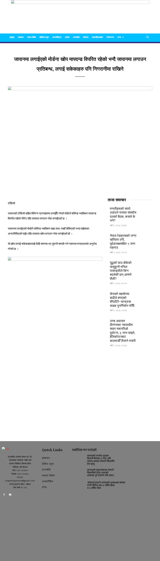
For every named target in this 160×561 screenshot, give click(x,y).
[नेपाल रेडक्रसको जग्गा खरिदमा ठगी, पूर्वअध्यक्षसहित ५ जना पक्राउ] (145, 237)
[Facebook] (4, 495)
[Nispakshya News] (80, 16)
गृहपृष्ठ (12, 37)
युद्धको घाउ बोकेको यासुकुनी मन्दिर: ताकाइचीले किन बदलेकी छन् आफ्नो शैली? (121, 271)
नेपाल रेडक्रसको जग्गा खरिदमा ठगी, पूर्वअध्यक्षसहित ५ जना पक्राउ (123, 241)
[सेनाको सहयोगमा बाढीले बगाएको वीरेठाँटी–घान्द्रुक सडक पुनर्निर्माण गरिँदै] (145, 295)
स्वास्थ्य (85, 37)
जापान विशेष (31, 37)
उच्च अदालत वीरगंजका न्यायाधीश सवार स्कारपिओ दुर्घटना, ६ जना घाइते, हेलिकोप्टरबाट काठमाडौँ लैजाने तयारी (123, 331)
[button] (147, 37)
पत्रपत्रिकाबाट (97, 37)
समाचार (21, 37)
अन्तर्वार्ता (76, 37)
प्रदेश (67, 37)
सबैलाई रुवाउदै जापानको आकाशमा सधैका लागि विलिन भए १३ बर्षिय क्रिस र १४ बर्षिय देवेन (106, 485)
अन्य (119, 37)
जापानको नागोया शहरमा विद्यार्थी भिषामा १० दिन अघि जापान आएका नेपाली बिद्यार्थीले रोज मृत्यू (101, 459)
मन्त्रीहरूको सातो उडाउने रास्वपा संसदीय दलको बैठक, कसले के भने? (123, 214)
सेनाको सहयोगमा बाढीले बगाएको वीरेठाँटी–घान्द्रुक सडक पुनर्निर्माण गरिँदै (122, 300)
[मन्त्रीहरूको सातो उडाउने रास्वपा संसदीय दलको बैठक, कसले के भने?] (145, 210)
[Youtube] (10, 495)
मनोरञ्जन (110, 37)
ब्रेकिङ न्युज (44, 37)
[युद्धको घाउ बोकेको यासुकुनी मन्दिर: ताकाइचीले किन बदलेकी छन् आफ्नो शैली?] (145, 264)
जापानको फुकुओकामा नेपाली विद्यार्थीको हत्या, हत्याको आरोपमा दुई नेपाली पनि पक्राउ (100, 473)
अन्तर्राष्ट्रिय (56, 37)
